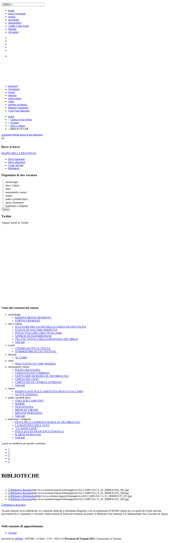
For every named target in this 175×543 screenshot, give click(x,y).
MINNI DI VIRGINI (26, 409)
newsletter (13, 19)
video (11, 101)
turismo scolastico (17, 104)
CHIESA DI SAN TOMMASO (32, 373)
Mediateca (13, 168)
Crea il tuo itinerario (19, 110)
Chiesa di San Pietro (21, 119)
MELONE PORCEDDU (29, 413)
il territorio (13, 89)
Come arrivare (16, 165)
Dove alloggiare (16, 162)
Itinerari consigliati (18, 107)
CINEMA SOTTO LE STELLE (32, 348)
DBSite (19, 538)
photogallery (15, 22)
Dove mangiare (16, 159)
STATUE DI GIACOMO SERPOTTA (36, 329)
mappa (11, 16)
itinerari (12, 95)
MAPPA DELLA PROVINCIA (18, 153)
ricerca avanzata (16, 13)
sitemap (12, 29)
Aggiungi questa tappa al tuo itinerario (22, 134)
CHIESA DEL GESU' (27, 379)
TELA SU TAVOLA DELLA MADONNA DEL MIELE (46, 339)
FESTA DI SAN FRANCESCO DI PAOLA (39, 431)
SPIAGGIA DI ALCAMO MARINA (35, 363)
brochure (13, 86)
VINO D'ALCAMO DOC (29, 400)
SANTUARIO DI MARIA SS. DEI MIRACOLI (42, 376)
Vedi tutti (20, 342)
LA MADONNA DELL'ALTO (32, 425)
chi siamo (13, 32)
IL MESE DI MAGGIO (28, 434)
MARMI (20, 403)
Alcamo (14, 122)
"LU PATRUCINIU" (26, 428)
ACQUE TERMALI (26, 394)
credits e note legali (18, 25)
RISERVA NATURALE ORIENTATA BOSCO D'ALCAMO (49, 391)
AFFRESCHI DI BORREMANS (33, 336)
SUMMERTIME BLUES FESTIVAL (36, 351)
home (11, 10)
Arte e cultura (17, 125)
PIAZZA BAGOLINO (27, 369)
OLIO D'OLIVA (24, 406)
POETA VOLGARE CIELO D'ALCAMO (38, 333)
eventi (11, 92)
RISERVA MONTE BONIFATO (33, 317)
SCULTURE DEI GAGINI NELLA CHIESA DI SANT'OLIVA (50, 326)
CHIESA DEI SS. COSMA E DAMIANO (38, 382)
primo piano (14, 98)
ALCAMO (21, 357)
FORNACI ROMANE (27, 320)
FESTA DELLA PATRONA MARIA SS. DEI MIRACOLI (47, 422)
